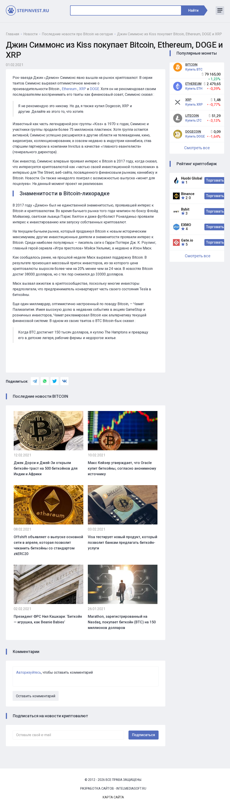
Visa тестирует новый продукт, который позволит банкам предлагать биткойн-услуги (122, 542)
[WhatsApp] (44, 381)
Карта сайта (113, 797)
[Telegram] (35, 381)
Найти (193, 10)
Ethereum (193, 84)
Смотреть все (197, 147)
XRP (188, 100)
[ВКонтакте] (64, 381)
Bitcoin (191, 65)
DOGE (94, 89)
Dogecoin (193, 131)
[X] (54, 381)
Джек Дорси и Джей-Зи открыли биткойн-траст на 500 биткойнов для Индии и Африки (45, 468)
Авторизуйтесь (28, 672)
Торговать (215, 180)
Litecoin (192, 116)
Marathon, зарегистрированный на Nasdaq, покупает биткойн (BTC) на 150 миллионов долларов (122, 622)
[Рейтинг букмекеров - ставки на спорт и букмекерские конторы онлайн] (29, 10)
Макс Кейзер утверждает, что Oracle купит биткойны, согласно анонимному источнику (122, 468)
